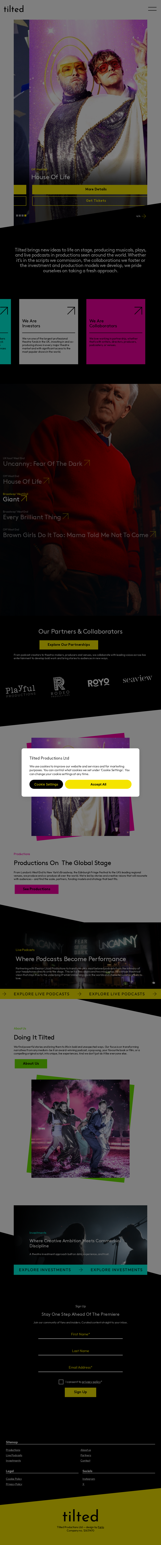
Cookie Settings (46, 784)
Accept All (98, 784)
